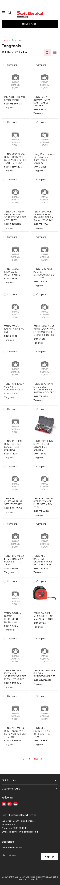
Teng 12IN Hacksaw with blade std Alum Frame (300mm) (44, 158)
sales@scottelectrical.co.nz (23, 831)
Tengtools (9, 107)
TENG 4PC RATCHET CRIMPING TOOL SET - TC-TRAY (43, 560)
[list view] (54, 52)
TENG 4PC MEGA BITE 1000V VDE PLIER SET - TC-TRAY (43, 503)
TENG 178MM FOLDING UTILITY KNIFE (14, 329)
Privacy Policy (35, 879)
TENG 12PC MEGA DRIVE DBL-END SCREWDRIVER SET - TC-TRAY (15, 216)
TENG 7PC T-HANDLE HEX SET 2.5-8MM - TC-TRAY (43, 732)
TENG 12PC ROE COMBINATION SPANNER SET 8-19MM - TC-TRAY (43, 216)
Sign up (49, 856)
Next (37, 758)
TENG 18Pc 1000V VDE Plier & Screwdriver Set (14, 386)
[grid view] (47, 52)
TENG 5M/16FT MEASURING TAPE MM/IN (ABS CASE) (44, 616)
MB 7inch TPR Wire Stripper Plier (14, 98)
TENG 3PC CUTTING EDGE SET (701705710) (13, 501)
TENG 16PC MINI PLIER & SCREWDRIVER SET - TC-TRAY (44, 273)
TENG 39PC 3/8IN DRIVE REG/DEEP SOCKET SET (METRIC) (43, 445)
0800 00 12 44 (20, 828)
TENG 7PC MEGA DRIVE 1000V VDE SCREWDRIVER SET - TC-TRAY (15, 732)
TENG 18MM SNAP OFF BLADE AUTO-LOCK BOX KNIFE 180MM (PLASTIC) (44, 331)
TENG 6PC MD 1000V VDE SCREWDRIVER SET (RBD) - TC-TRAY (15, 675)
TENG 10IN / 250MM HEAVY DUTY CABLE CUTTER (42, 101)
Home (5, 40)
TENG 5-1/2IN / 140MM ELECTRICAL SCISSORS (12, 617)
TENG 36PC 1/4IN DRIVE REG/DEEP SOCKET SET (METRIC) (13, 445)
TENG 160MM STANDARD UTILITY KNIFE (12, 272)
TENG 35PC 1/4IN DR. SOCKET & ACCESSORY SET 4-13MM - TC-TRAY (44, 388)
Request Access (30, 23)
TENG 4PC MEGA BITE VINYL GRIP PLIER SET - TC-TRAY (14, 560)
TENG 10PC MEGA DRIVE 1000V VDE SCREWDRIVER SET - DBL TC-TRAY (15, 158)
